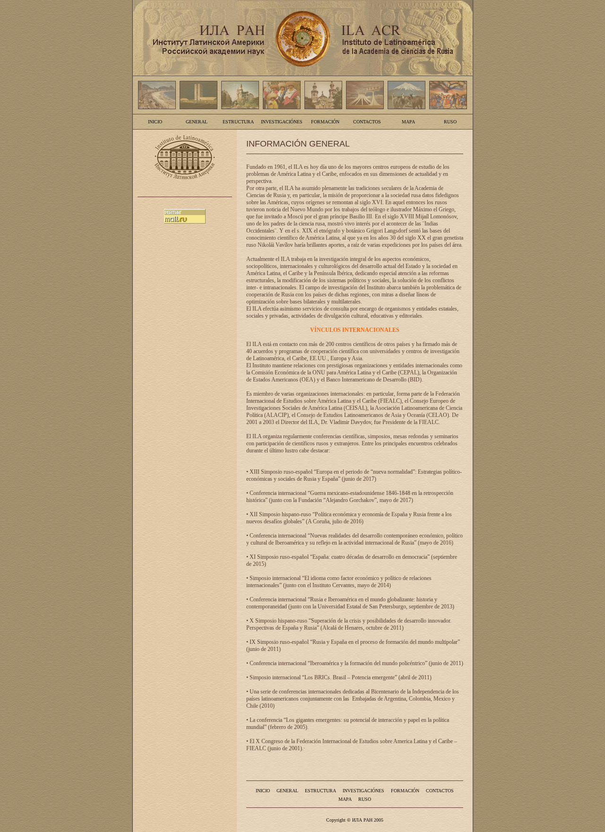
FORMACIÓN (325, 121)
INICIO (155, 121)
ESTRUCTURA (238, 121)
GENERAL (196, 121)
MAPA (408, 121)
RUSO (450, 121)
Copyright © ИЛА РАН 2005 (354, 820)
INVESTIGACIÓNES (281, 121)
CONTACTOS (367, 121)
